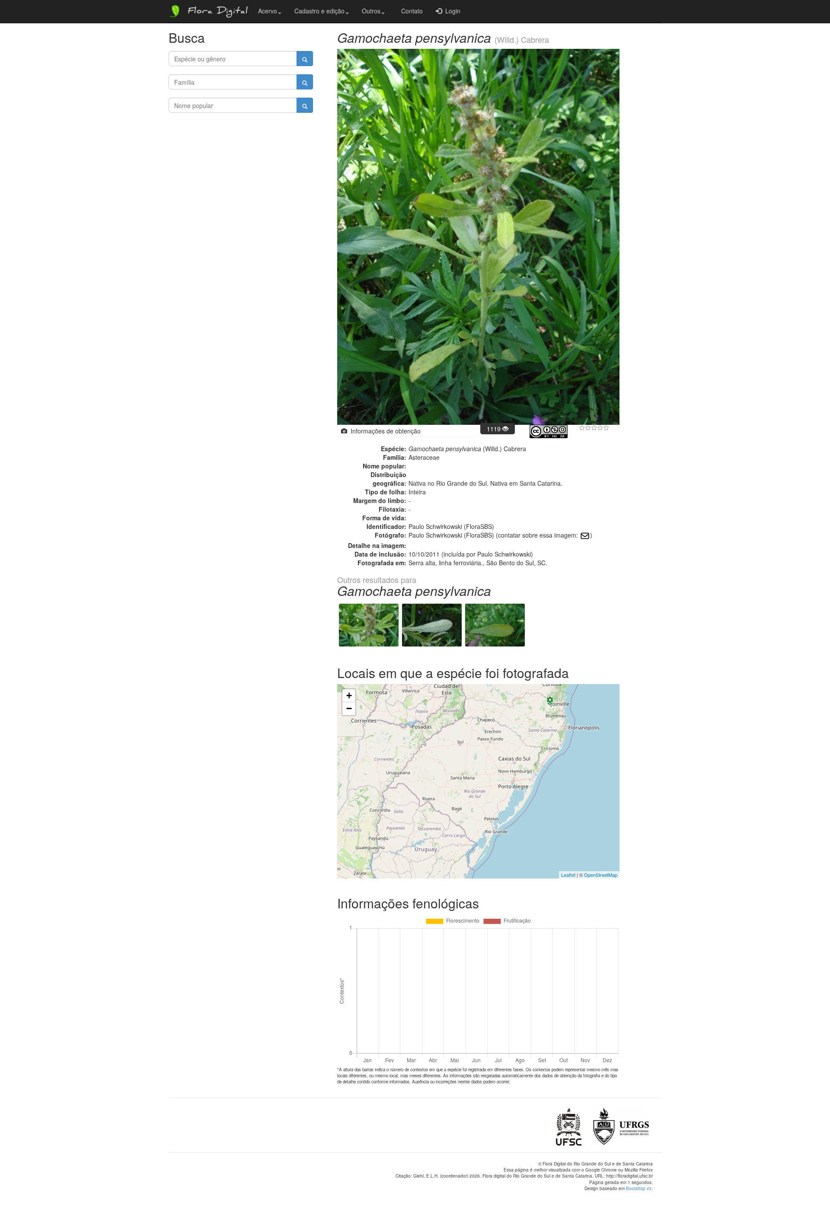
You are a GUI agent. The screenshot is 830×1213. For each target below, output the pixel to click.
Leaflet (568, 874)
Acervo (267, 10)
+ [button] (349, 695)
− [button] (349, 708)
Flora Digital (215, 12)
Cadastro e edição (319, 10)
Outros (371, 10)
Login (451, 10)
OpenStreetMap (600, 874)
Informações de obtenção (384, 431)
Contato (410, 10)
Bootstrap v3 (638, 1188)
